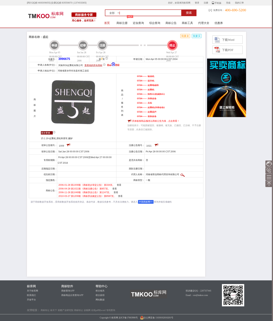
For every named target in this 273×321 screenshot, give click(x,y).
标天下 (53, 310)
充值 (228, 2)
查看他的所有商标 (93, 65)
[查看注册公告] (156, 144)
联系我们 (31, 295)
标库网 (31, 286)
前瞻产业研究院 (65, 310)
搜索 (189, 12)
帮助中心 (102, 286)
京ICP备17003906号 (128, 317)
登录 (197, 2)
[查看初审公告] (68, 144)
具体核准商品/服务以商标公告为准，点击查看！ (155, 121)
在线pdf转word (98, 310)
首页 (107, 22)
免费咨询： (218, 10)
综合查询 (154, 22)
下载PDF (227, 50)
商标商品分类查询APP (72, 295)
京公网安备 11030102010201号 (158, 317)
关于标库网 (32, 290)
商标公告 (171, 22)
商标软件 (67, 286)
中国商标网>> (146, 202)
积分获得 (100, 295)
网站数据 (100, 299)
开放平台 (31, 299)
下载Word (228, 39)
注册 (206, 2)
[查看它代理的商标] (182, 174)
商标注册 (122, 22)
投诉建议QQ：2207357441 (198, 290)
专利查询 (110, 310)
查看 (119, 185)
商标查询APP (67, 290)
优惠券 (218, 22)
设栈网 (87, 310)
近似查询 (138, 22)
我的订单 (239, 2)
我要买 (197, 36)
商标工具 (187, 22)
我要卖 (185, 36)
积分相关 (100, 290)
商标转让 (45, 310)
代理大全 (203, 22)
